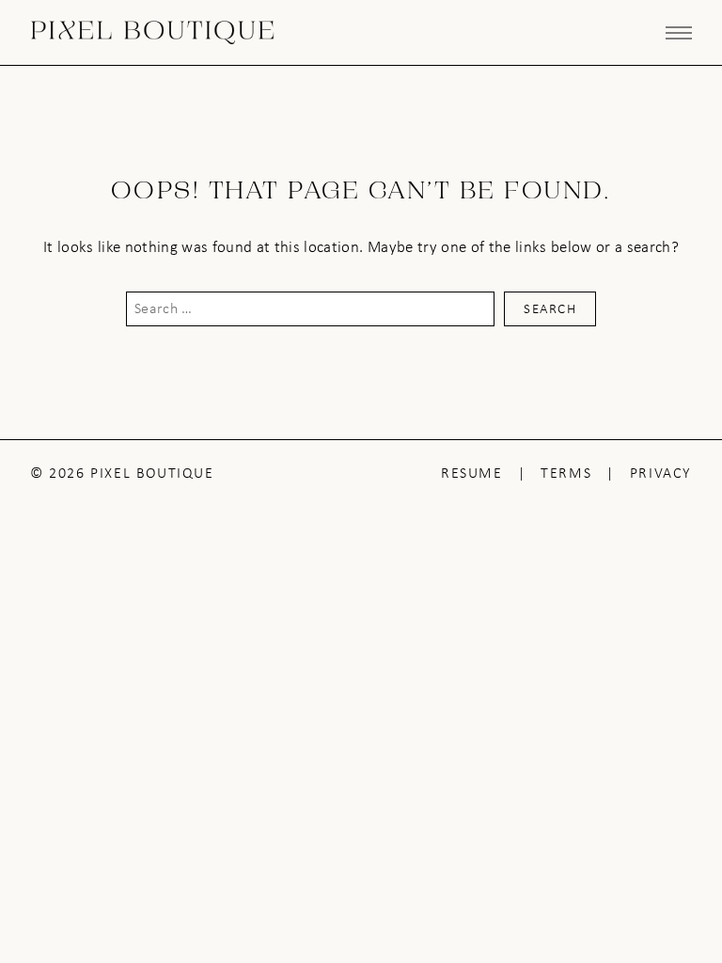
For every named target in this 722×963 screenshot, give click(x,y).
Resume (472, 473)
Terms (566, 473)
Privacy (661, 473)
